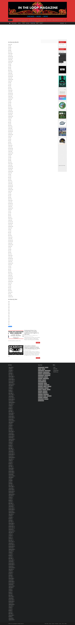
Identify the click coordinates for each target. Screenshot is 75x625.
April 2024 (9, 87)
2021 (9, 309)
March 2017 (10, 217)
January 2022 (10, 128)
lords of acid (40, 386)
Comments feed (55, 370)
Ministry (49, 386)
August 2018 (10, 191)
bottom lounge (47, 370)
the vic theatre (46, 394)
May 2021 (9, 140)
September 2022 (10, 116)
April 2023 (9, 105)
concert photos (41, 375)
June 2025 (9, 65)
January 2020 (10, 165)
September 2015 (10, 244)
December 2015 (10, 240)
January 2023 (10, 110)
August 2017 (10, 209)
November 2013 (10, 278)
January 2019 (10, 183)
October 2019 (10, 169)
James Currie (31, 335)
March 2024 (10, 88)
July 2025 (9, 64)
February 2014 (10, 273)
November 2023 (10, 94)
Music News (36, 335)
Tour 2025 (40, 397)
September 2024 (10, 79)
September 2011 (10, 296)
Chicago (40, 372)
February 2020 (10, 163)
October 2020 (10, 151)
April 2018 (9, 197)
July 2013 (9, 284)
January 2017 (10, 220)
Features (25, 350)
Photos (40, 389)
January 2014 (10, 275)
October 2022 (10, 114)
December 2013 (11, 599)
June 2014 (9, 267)
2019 (9, 312)
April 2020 (9, 160)
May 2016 (9, 232)
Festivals (53, 623)
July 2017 (9, 211)
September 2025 (10, 61)
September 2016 (10, 226)
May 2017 (9, 214)
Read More (38, 342)
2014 (9, 319)
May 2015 (10, 573)
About (63, 623)
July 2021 (9, 137)
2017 (9, 315)
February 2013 (10, 292)
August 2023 (10, 99)
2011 (9, 324)
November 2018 (10, 186)
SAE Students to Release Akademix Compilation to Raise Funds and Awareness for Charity (32, 347)
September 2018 (10, 189)
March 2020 (10, 162)
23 (61, 60)
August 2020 (10, 154)
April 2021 (9, 142)
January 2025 (10, 73)
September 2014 (10, 263)
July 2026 (9, 45)
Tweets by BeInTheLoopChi (27, 364)
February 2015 (10, 255)
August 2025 (10, 62)
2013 (9, 321)
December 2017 (10, 203)
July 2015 (9, 247)
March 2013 (10, 290)
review (48, 389)
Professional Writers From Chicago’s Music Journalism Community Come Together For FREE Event (31, 332)
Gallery (65, 623)
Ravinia (44, 389)
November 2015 (10, 241)
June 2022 (9, 120)
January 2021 (10, 146)
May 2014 (9, 269)
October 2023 (10, 96)
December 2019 (10, 166)
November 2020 (11, 472)
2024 (9, 304)
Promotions (56, 623)
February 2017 (10, 218)
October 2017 (10, 206)
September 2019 (10, 171)
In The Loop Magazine (42, 381)
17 (62, 58)
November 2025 (10, 58)
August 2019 (10, 172)
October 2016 (11, 547)
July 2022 (9, 119)
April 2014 (9, 270)
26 (65, 60)
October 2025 (10, 59)
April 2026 (9, 50)
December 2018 (10, 185)
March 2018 (10, 521)
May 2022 (9, 122)
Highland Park (45, 378)
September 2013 (10, 281)
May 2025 (9, 67)
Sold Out (40, 392)
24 (62, 60)
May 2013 (9, 287)
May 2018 (9, 195)
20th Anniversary (41, 367)
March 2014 (10, 272)
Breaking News (26, 336)
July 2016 (9, 229)
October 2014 (10, 261)
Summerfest (45, 392)
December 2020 (10, 148)
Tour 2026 (45, 397)
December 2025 (10, 56)
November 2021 (10, 131)
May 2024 (9, 85)
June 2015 (9, 249)
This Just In (30, 336)
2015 (9, 318)
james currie (40, 383)
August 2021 (10, 136)
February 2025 (11, 394)
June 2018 (9, 194)
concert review (47, 375)
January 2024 (10, 91)
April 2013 (9, 289)
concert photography (46, 373)
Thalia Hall (40, 394)
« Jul (59, 63)
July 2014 (9, 266)
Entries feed (55, 368)
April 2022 (10, 446)
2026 (9, 301)
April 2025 (9, 68)
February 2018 (10, 200)
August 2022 (10, 117)
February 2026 (10, 53)
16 (61, 58)
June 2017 (9, 212)
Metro (45, 386)
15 (60, 58)
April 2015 (9, 252)
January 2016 (10, 238)
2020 (9, 310)
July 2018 (9, 192)
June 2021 (9, 139)
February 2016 (10, 237)
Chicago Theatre (46, 372)
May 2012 (9, 293)
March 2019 (10, 180)
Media (50, 623)
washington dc (41, 400)
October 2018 (10, 188)
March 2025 (10, 70)
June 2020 (9, 157)
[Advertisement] (37, 33)
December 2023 (10, 93)
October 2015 (10, 243)
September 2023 (11, 420)
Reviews (28, 350)
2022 (9, 307)
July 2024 (9, 82)
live (45, 383)
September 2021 (10, 134)
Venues (60, 623)
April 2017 (9, 215)
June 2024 (9, 84)
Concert (40, 373)
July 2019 (9, 174)
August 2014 (10, 264)
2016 (9, 316)
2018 (9, 313)
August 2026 (10, 44)
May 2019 (9, 177)
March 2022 (10, 125)
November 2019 (10, 168)
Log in (54, 367)
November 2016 (10, 223)
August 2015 (10, 246)
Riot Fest (40, 391)
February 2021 (10, 145)
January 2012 (10, 295)
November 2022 (10, 113)
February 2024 (10, 90)
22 (60, 60)
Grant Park (40, 378)
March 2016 (10, 235)
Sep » (61, 63)
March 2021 (10, 143)
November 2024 (10, 76)
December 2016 (10, 221)
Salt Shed (45, 391)
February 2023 (10, 108)
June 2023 (9, 102)
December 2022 (10, 111)
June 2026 (9, 47)
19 (65, 58)
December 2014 (10, 258)
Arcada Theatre (41, 370)
